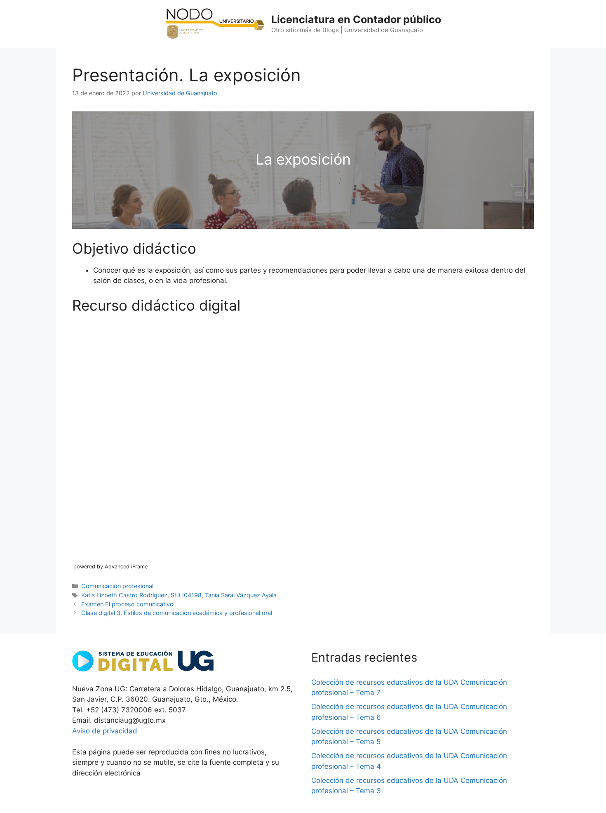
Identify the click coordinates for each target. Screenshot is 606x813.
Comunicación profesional (117, 585)
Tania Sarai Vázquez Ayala (241, 595)
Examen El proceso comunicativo (127, 604)
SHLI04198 (186, 595)
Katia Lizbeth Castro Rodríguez (124, 595)
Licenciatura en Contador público (356, 19)
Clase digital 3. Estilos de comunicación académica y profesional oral (176, 612)
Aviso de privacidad (104, 731)
